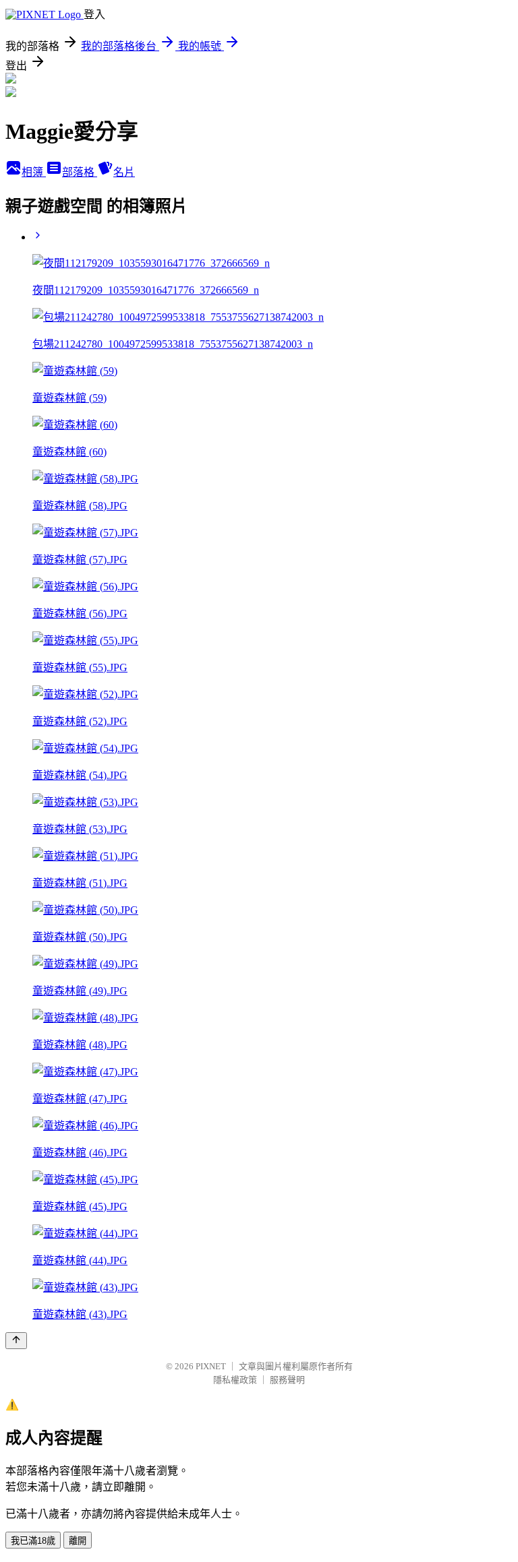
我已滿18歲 (33, 1541)
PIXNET (211, 1366)
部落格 (79, 172)
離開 (77, 1541)
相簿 (34, 172)
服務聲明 (287, 1380)
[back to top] (16, 1340)
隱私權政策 (235, 1380)
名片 (124, 172)
